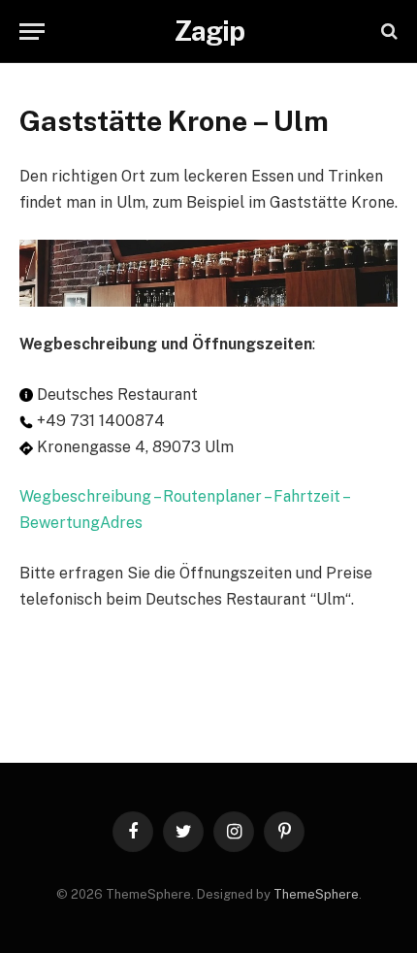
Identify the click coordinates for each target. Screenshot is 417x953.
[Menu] (32, 31)
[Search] (387, 31)
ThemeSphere (316, 894)
